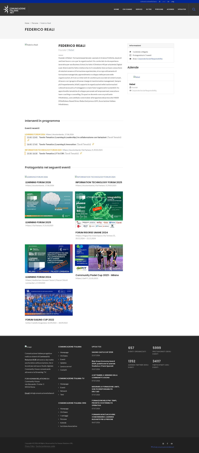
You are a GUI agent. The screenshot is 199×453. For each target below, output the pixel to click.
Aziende (63, 423)
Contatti (63, 370)
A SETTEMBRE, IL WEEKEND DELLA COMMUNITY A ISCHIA (104, 376)
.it (159, 1)
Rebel (71, 50)
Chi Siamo (64, 356)
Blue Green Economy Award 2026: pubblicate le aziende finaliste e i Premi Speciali (103, 363)
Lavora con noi (66, 366)
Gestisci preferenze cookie (45, 446)
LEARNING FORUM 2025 (38, 222)
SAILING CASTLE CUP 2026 (102, 352)
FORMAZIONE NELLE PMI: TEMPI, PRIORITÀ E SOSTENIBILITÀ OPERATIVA (104, 403)
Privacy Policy (30, 446)
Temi (62, 394)
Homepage (64, 352)
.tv (168, 1)
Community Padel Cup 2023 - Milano (97, 275)
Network (63, 391)
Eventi (62, 359)
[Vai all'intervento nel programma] (28, 140)
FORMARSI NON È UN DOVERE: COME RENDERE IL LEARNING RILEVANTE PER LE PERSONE (103, 416)
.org (172, 1)
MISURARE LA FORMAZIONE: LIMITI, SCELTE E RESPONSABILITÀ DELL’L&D (105, 389)
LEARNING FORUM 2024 (38, 277)
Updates (63, 363)
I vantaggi (64, 416)
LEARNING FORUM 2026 (35, 134)
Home (27, 23)
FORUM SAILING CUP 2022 (39, 319)
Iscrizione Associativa (68, 426)
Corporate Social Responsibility (150, 59)
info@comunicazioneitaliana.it (163, 447)
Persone (35, 23)
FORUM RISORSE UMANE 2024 (92, 232)
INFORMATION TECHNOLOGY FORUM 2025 (43, 150)
